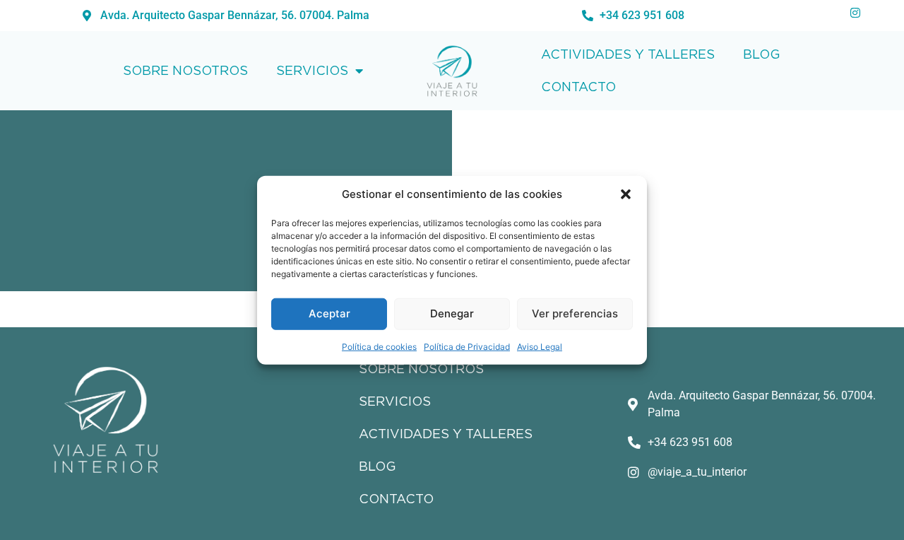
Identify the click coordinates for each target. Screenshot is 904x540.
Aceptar (329, 313)
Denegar (452, 313)
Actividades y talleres (628, 54)
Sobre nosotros (185, 70)
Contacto (578, 86)
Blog (761, 54)
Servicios (312, 70)
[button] (626, 194)
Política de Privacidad (467, 346)
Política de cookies (379, 346)
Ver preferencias (575, 313)
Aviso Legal (539, 346)
